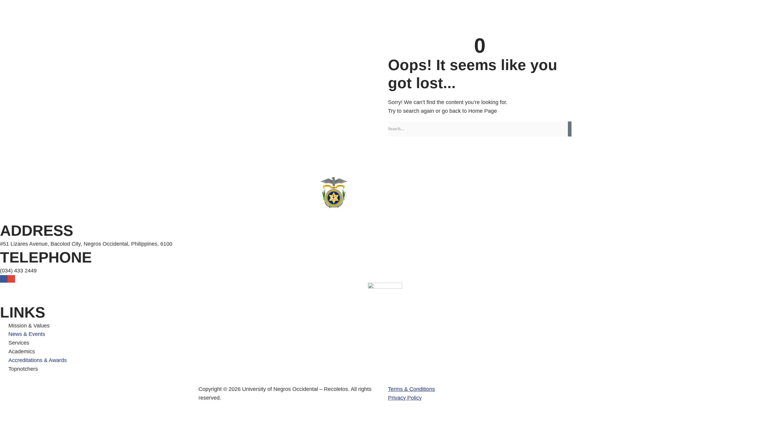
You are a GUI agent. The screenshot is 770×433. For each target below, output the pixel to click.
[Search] (569, 129)
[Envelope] (11, 279)
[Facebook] (4, 279)
